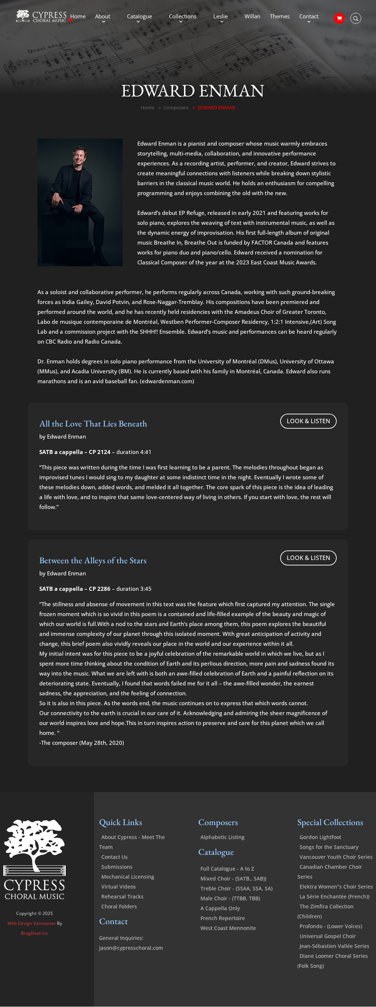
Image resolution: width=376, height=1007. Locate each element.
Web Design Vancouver (32, 923)
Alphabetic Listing (222, 837)
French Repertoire (222, 918)
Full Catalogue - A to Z (227, 868)
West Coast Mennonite (228, 927)
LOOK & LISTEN (308, 421)
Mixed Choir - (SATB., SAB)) (233, 878)
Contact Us (114, 856)
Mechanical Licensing (127, 876)
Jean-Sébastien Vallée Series (334, 945)
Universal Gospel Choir (328, 936)
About (102, 17)
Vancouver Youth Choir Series (336, 856)
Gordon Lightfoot (320, 837)
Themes (280, 17)
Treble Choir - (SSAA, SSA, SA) (236, 888)
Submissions (117, 866)
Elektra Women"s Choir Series (336, 886)
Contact (308, 17)
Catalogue (139, 17)
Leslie (220, 17)
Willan (252, 17)
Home (78, 17)
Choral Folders (119, 906)
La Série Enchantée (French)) (334, 896)
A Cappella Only (220, 908)
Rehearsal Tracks (122, 896)
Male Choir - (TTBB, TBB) (230, 898)
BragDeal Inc (34, 933)
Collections (182, 17)
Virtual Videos (118, 886)
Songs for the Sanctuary (329, 846)
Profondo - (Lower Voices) (331, 926)
